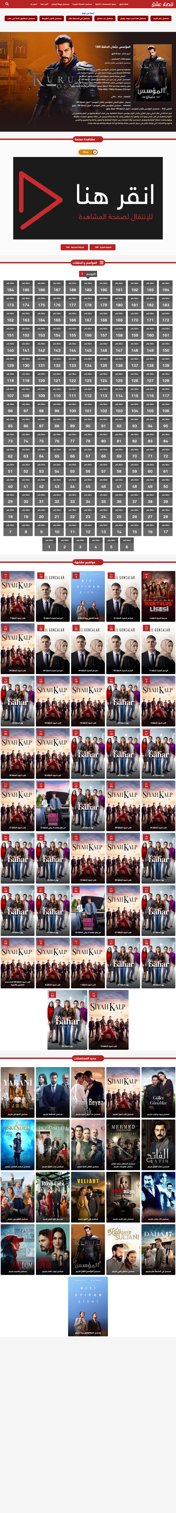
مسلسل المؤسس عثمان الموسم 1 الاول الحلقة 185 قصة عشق (132, 109)
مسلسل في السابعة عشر (79, 18)
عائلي (113, 96)
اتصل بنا (34, 4)
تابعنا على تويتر (88, 13)
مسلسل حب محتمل (105, 18)
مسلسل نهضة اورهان (60, 4)
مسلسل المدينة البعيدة (82, 4)
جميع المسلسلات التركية (105, 4)
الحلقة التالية (103, 247)
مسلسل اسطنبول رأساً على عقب (21, 18)
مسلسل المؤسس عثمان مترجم (117, 62)
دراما (120, 96)
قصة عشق (123, 4)
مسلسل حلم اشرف (161, 18)
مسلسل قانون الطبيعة (51, 18)
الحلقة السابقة (75, 247)
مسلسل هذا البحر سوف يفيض (133, 18)
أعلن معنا (44, 4)
